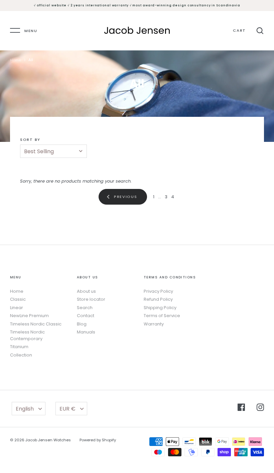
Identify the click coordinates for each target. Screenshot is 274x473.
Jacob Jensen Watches (48, 440)
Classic (18, 299)
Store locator (91, 299)
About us (86, 291)
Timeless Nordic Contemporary (27, 335)
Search (85, 307)
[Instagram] (260, 408)
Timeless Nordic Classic (35, 324)
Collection (21, 355)
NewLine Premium (29, 315)
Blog (82, 324)
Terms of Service (162, 315)
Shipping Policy (160, 307)
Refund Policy (158, 299)
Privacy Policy (158, 291)
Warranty (154, 324)
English (25, 409)
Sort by (30, 139)
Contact (85, 315)
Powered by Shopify (98, 440)
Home (15, 60)
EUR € (67, 409)
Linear (16, 307)
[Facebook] (241, 408)
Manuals (86, 332)
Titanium (19, 346)
